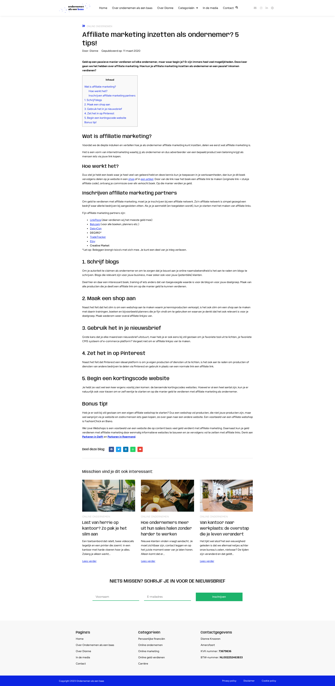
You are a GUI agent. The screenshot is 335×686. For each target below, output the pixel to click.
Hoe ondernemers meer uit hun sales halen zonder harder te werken (166, 528)
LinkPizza (95, 220)
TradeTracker (98, 237)
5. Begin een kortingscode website (105, 118)
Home (103, 8)
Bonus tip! (90, 122)
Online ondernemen (99, 26)
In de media (210, 8)
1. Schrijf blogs (93, 100)
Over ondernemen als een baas (132, 8)
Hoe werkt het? (98, 91)
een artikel (147, 179)
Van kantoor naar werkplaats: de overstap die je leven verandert (224, 528)
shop (131, 179)
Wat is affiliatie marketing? (100, 86)
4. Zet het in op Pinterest (99, 113)
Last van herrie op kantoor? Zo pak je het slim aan (104, 528)
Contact (228, 8)
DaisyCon (96, 228)
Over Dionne (165, 8)
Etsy (92, 241)
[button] (111, 449)
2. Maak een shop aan (97, 104)
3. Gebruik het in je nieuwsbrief (103, 109)
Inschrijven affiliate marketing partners (112, 95)
